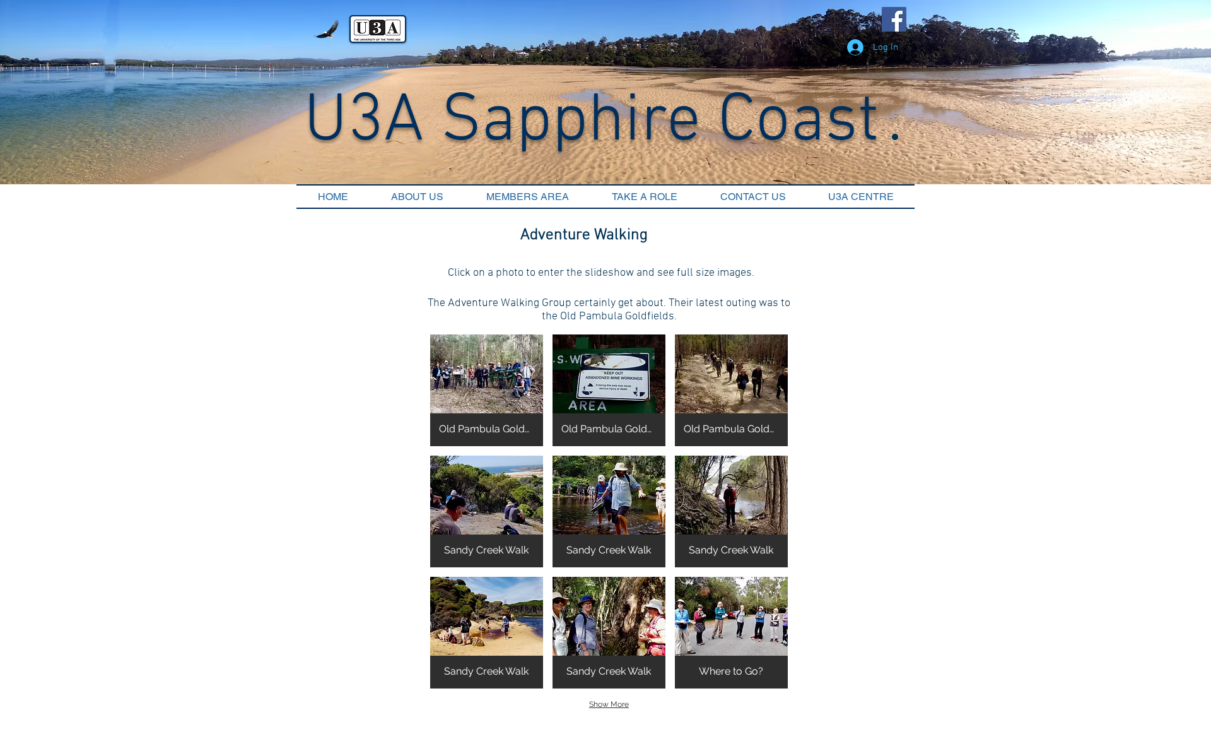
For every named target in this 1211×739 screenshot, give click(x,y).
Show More (609, 704)
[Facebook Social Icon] (894, 19)
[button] (486, 390)
